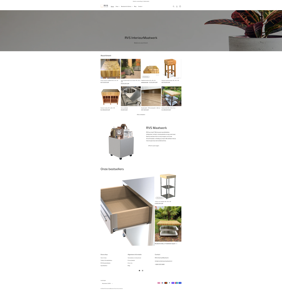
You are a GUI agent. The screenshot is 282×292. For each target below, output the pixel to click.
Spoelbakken (104, 265)
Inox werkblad (124, 108)
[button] (117, 6)
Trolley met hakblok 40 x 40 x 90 (163, 201)
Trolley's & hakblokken (106, 260)
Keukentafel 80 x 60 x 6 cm (168, 108)
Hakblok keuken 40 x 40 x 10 (148, 80)
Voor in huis (103, 257)
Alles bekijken (141, 114)
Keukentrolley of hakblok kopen (165, 243)
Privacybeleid (131, 260)
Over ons (130, 263)
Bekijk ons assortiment (141, 43)
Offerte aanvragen (153, 145)
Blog (129, 265)
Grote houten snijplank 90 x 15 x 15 (109, 80)
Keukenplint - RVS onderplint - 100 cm (150, 108)
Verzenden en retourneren (134, 257)
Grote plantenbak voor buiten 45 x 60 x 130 (130, 81)
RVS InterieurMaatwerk (109, 288)
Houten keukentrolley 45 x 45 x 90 (170, 80)
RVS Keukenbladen (105, 263)
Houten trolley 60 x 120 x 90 (108, 108)
